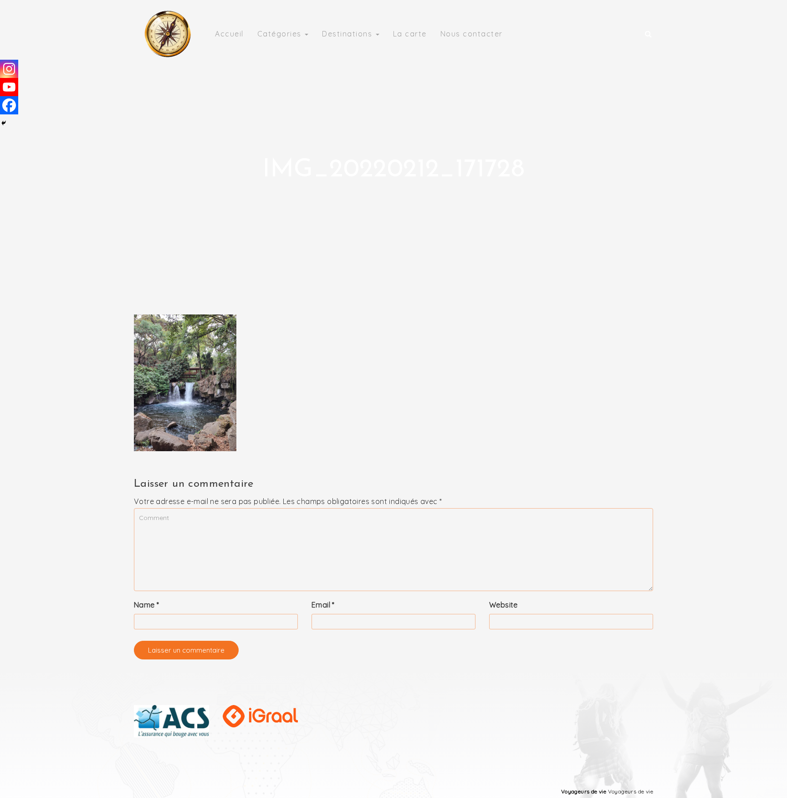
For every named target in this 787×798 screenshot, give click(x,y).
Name (146, 604)
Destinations (348, 33)
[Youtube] (9, 87)
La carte (410, 33)
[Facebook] (9, 105)
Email (323, 604)
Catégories (280, 33)
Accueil (229, 33)
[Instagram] (9, 69)
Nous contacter (471, 33)
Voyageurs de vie (583, 791)
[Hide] (3, 123)
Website (503, 604)
